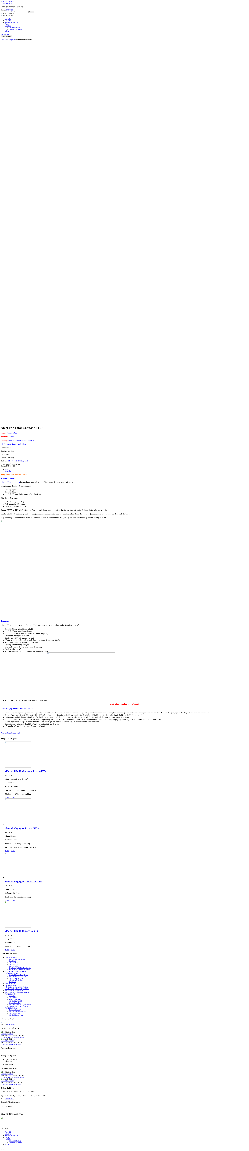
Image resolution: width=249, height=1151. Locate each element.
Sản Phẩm (8, 26)
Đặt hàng (7, 797)
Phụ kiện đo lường (10, 985)
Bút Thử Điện (13, 997)
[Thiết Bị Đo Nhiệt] (7, 1)
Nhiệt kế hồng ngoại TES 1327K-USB (23, 881)
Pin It (18, 733)
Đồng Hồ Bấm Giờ (14, 1010)
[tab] (126, 469)
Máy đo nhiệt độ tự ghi (16, 978)
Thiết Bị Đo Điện (10, 994)
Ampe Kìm (12, 996)
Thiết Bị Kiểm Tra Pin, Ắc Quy (18, 1006)
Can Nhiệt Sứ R (13, 964)
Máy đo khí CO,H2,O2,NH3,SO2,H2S (17, 989)
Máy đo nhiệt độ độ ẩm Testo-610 (21, 931)
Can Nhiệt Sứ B (13, 962)
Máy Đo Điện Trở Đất (15, 1001)
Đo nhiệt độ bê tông (7, 1034)
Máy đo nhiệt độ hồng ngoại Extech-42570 (25, 771)
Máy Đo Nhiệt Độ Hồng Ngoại (18, 461)
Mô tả (6, 469)
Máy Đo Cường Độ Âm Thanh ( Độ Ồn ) (17, 992)
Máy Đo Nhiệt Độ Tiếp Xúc (17, 976)
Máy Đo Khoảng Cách (16, 1015)
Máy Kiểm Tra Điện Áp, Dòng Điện (20, 1004)
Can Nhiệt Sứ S (13, 966)
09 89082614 (10, 10)
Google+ (14, 733)
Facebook (4, 733)
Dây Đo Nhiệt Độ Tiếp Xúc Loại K (20, 968)
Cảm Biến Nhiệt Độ (15, 27)
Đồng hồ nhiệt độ (10, 983)
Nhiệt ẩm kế (12, 982)
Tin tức (7, 24)
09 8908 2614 (11, 1024)
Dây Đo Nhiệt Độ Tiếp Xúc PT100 (19, 969)
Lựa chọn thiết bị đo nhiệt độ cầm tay (12, 1037)
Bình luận (8, 471)
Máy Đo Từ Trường (15, 1003)
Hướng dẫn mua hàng (11, 22)
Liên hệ (7, 31)
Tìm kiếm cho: (5, 12)
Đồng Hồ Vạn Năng (15, 999)
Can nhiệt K (12, 961)
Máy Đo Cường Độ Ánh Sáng (14, 990)
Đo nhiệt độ (9, 719)
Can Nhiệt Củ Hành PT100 (17, 959)
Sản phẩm (12, 39)
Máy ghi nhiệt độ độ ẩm (16, 980)
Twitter (9, 733)
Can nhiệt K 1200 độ (7, 1041)
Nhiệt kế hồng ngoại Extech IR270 (22, 828)
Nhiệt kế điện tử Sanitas (10, 482)
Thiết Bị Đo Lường (11, 1008)
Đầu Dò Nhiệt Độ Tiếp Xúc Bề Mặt (16, 971)
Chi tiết (13, 797)
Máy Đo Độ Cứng (14, 1013)
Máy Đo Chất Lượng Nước (17, 1011)
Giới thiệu (8, 20)
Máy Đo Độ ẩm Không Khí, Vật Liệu (16, 987)
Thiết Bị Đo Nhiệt (6, 3)
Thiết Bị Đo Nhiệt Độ (15, 29)
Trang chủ (8, 19)
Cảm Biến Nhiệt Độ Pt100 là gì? (11, 1044)
